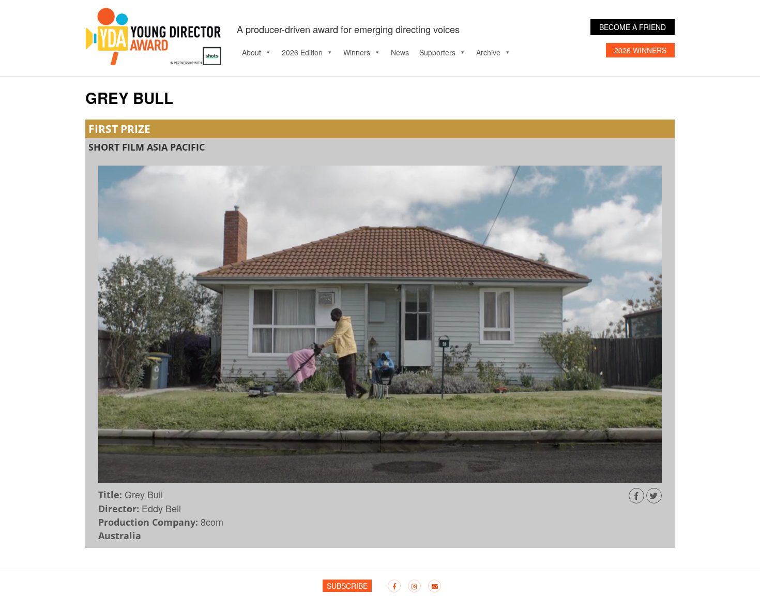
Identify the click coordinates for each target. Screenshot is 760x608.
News (400, 52)
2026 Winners (640, 50)
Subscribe (347, 586)
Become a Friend (632, 27)
